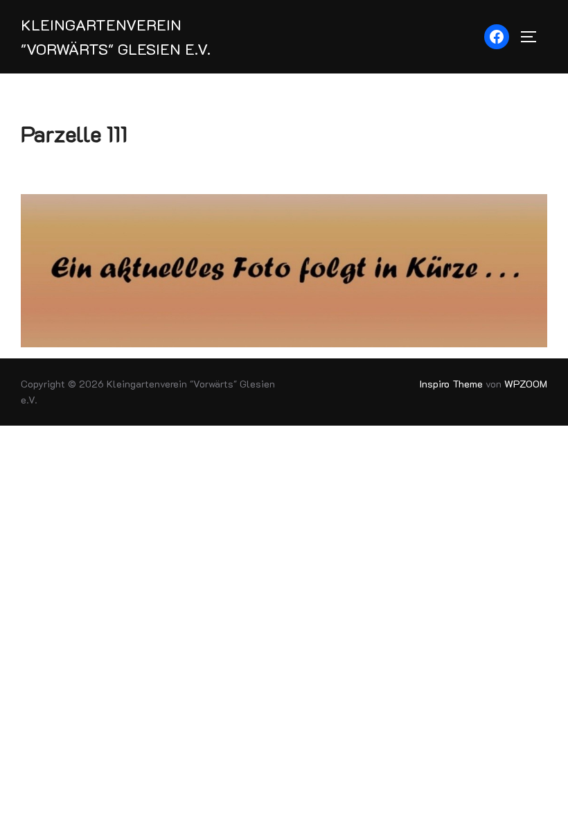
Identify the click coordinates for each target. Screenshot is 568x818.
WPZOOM (525, 383)
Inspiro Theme (451, 383)
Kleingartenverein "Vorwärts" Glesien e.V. (116, 37)
